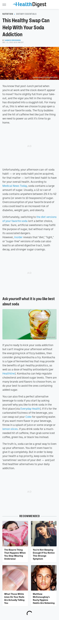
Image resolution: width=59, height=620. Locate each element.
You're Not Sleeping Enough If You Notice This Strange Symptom (44, 554)
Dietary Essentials (26, 14)
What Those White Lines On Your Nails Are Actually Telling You (14, 598)
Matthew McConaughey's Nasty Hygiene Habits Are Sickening (44, 598)
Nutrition (7, 14)
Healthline (8, 373)
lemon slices (10, 429)
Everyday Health (30, 408)
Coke (28, 416)
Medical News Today (14, 185)
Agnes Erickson (13, 40)
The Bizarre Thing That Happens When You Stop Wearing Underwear (15, 554)
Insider (18, 237)
